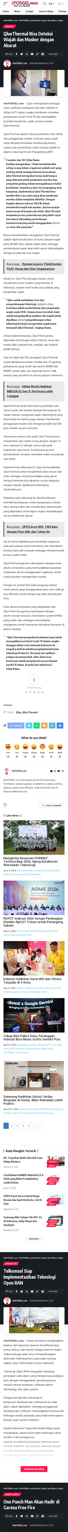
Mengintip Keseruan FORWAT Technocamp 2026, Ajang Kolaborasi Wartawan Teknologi (30, 861)
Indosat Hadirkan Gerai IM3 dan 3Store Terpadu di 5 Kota (32, 980)
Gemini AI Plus (45, 1044)
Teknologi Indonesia (14, 934)
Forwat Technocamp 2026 (46, 870)
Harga (6, 1048)
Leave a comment (53, 805)
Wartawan (36, 874)
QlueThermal (29, 712)
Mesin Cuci (19, 1113)
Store (44, 991)
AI (19, 931)
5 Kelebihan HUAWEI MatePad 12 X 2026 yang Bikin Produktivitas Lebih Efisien (23, 1178)
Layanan (16, 991)
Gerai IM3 (56, 988)
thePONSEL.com (20, 63)
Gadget (9, 26)
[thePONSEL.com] (24, 3)
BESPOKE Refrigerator (51, 1109)
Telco (29, 934)
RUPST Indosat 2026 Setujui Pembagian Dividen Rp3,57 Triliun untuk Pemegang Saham (33, 921)
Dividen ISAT (27, 931)
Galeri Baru (32, 988)
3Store (21, 988)
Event (21, 870)
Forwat (28, 870)
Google (58, 1044)
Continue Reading (34, 1468)
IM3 (12, 1048)
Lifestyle (7, 1113)
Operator (11, 1264)
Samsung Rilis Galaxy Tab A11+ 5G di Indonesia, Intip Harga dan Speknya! (22, 1221)
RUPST (54, 931)
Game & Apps (12, 1494)
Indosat (39, 931)
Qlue (18, 712)
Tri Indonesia (22, 1052)
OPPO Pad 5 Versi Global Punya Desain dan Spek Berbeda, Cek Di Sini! (22, 1199)
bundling (23, 1044)
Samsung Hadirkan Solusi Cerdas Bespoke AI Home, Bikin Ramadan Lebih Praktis (33, 1100)
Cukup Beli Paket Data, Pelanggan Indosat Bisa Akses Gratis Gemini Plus (31, 1037)
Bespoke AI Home (30, 1109)
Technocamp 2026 (19, 874)
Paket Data (34, 991)
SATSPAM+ (8, 1052)
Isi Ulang (28, 1048)
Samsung (49, 1113)
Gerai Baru (44, 988)
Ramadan (38, 1113)
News (6, 874)
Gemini (33, 1044)
